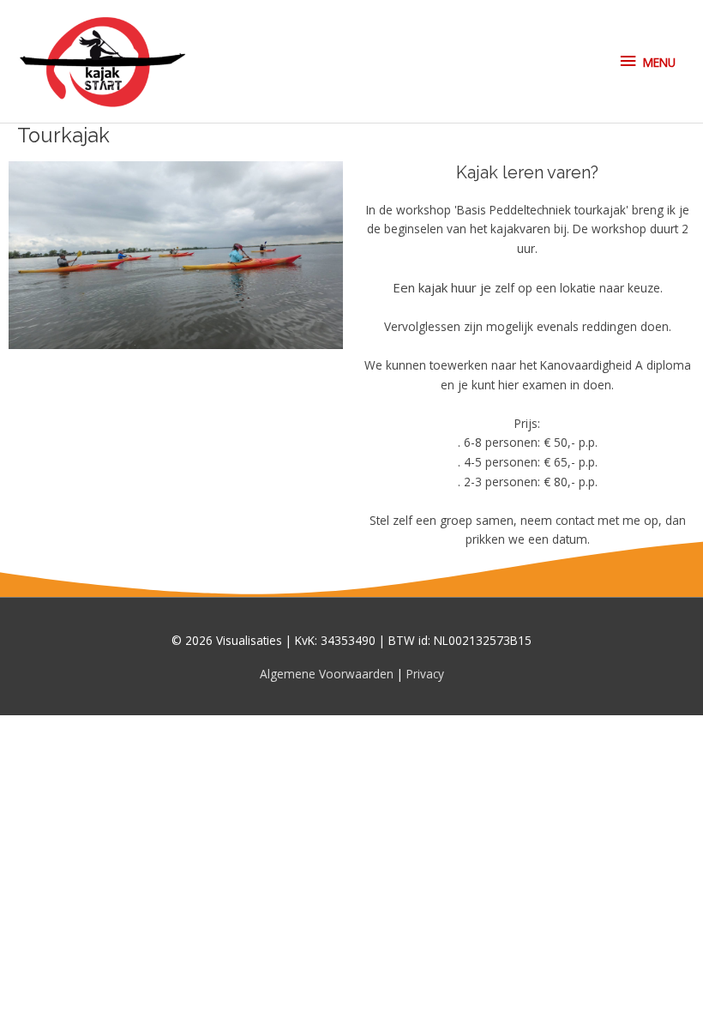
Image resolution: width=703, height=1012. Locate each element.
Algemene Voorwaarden (328, 674)
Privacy (425, 674)
